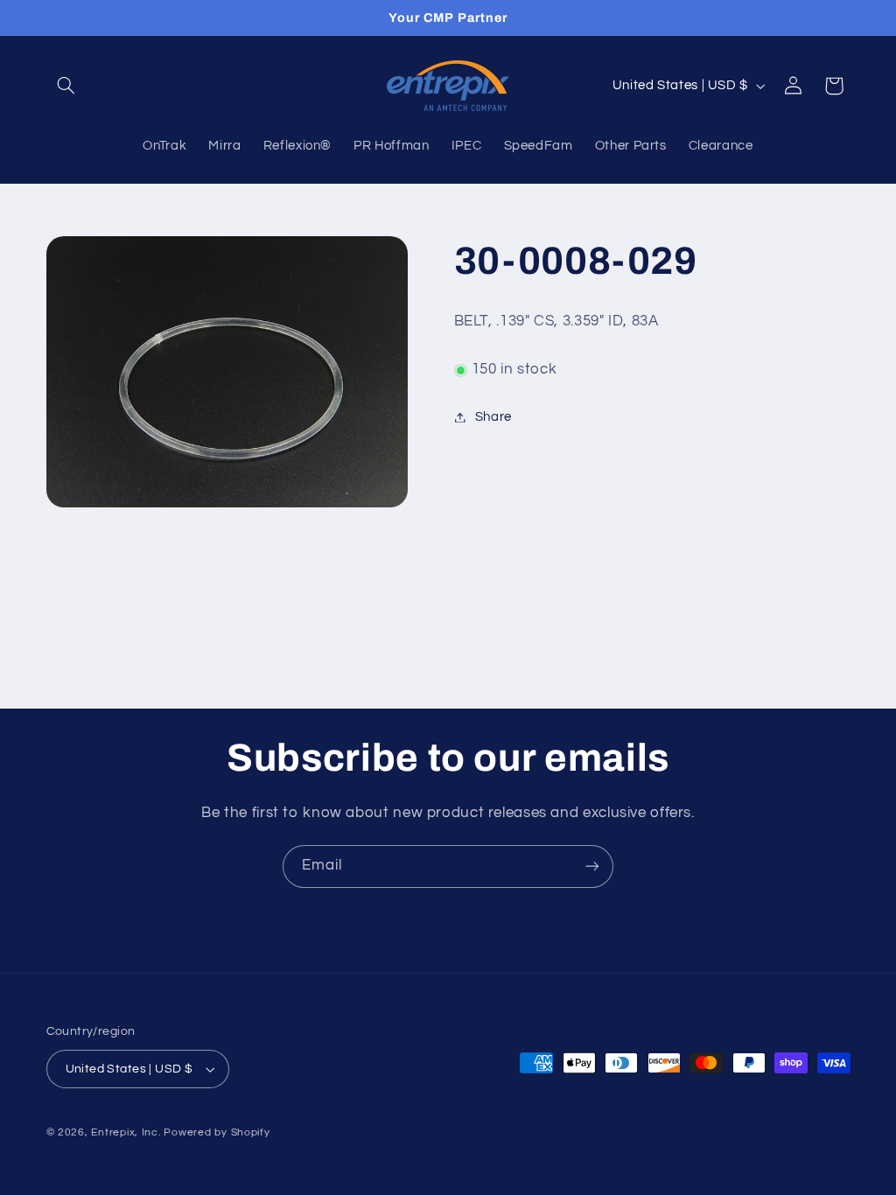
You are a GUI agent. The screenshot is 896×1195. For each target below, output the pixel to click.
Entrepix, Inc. (125, 1132)
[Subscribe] (592, 866)
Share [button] (493, 416)
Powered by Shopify (217, 1132)
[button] (66, 86)
